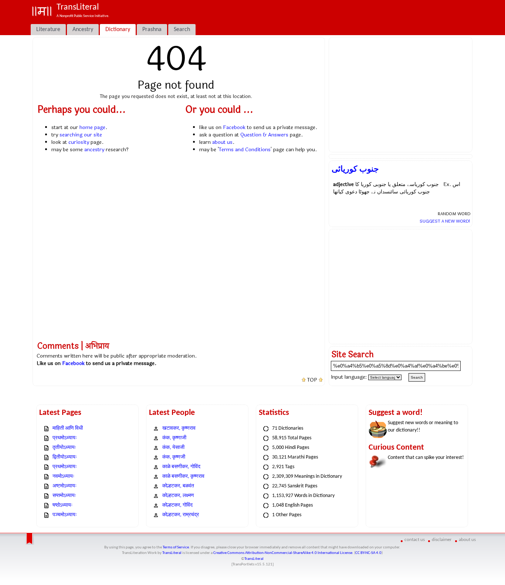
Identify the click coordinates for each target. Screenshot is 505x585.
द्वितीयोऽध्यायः (64, 457)
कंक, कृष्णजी (173, 457)
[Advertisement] (400, 94)
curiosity (78, 142)
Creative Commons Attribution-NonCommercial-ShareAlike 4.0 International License (282, 553)
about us (222, 142)
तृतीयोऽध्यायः (64, 447)
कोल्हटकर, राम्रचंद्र (180, 515)
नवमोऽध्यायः (63, 476)
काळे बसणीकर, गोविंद (181, 467)
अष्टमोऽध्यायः (64, 486)
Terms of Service (176, 547)
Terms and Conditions (245, 149)
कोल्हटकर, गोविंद (177, 505)
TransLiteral (172, 553)
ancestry (94, 149)
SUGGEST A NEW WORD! (445, 221)
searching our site (81, 135)
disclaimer (442, 539)
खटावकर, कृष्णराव (179, 428)
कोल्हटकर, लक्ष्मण (178, 495)
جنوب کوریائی (355, 169)
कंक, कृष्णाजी (174, 438)
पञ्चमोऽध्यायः (64, 515)
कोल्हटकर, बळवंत (178, 486)
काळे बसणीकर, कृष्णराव (183, 476)
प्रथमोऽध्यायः (64, 438)
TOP (312, 380)
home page (92, 127)
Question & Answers (264, 135)
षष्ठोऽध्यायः (62, 505)
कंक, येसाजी (173, 447)
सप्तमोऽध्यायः (64, 495)
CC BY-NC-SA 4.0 (368, 553)
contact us (414, 539)
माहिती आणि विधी (67, 428)
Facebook (234, 127)
